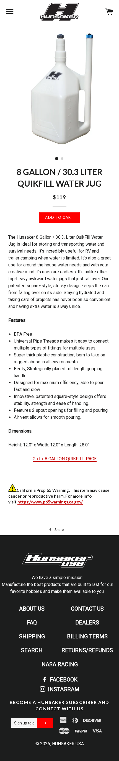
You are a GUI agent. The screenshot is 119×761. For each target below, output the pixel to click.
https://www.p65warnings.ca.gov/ (50, 501)
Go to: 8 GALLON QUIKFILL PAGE (65, 458)
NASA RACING (60, 664)
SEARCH (32, 650)
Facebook (62, 679)
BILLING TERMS (87, 636)
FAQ (32, 622)
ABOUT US (32, 608)
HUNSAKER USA (68, 743)
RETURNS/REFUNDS (87, 650)
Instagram (62, 689)
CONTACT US (87, 608)
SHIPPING (32, 636)
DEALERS (87, 622)
